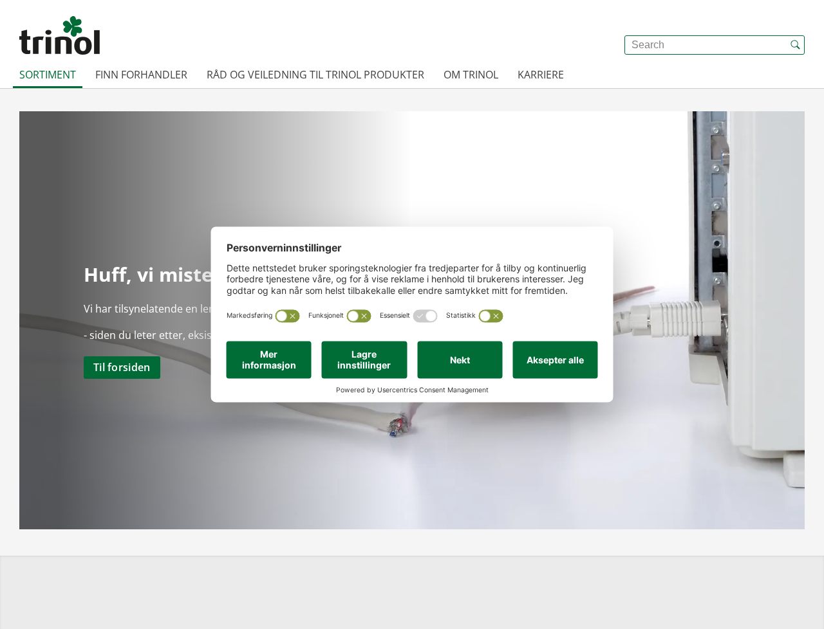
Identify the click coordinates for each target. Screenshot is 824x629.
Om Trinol (471, 75)
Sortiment (47, 75)
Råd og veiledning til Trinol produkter (315, 75)
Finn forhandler (141, 75)
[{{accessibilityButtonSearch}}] (795, 45)
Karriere (541, 75)
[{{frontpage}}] (59, 35)
